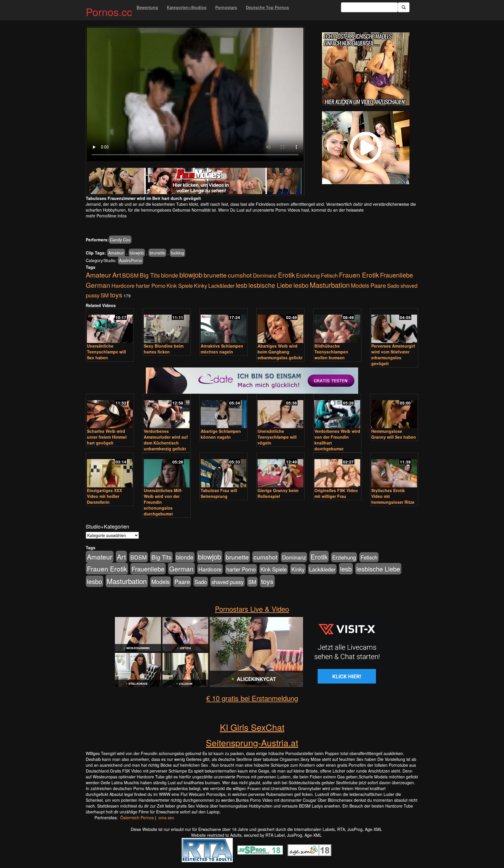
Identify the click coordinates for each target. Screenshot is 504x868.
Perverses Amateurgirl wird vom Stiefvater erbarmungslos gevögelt (393, 354)
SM (105, 295)
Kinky (200, 285)
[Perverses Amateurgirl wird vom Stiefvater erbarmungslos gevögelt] (394, 326)
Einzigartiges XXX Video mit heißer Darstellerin (104, 496)
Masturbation (330, 285)
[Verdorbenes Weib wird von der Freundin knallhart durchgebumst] (337, 411)
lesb (241, 285)
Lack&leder (221, 285)
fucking (177, 253)
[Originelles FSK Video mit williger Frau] (337, 470)
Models (360, 285)
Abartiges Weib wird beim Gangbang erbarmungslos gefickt (280, 351)
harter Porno (150, 285)
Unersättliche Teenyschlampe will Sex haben (106, 351)
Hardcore (123, 285)
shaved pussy (227, 581)
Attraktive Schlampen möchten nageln (222, 349)
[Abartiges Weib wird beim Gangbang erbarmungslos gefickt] (280, 326)
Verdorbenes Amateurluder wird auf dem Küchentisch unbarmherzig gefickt (166, 440)
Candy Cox (120, 240)
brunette (157, 253)
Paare (378, 285)
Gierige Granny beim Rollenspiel (278, 493)
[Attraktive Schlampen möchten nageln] (223, 326)
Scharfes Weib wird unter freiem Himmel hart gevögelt (107, 437)
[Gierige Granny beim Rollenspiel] (280, 470)
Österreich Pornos (137, 817)
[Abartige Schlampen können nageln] (223, 411)
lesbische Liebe (270, 285)
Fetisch (329, 275)
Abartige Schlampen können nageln (221, 434)
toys (116, 294)
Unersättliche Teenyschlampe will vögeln (277, 437)
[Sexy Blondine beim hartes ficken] (167, 326)
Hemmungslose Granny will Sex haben (393, 434)
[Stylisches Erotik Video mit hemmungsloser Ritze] (394, 470)
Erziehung (308, 275)
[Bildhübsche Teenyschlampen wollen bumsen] (337, 326)
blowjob (137, 253)
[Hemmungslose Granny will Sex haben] (394, 411)
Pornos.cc (109, 11)
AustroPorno (130, 260)
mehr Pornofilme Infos (106, 216)
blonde (169, 275)
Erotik (286, 274)
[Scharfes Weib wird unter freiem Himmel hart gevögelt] (110, 411)
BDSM (130, 275)
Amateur (116, 253)
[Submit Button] (404, 7)
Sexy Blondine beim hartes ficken (163, 349)
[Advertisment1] (365, 68)
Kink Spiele (180, 285)
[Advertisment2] (365, 147)
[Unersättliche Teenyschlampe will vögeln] (280, 411)
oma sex (166, 817)
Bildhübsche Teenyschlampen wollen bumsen (331, 351)
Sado (393, 285)
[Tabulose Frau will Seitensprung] (223, 470)
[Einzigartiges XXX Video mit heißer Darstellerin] (110, 470)
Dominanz (265, 275)
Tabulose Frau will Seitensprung (219, 493)
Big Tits (150, 275)
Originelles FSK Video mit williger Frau (336, 493)
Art (116, 274)
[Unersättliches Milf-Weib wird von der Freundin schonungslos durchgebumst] (167, 470)
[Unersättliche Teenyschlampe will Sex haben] (110, 326)
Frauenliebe (396, 274)
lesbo (301, 285)
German (98, 285)
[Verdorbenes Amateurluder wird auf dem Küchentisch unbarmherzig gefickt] (167, 411)
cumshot (240, 275)
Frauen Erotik (359, 274)
